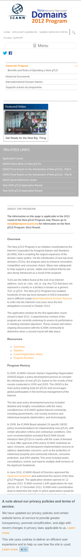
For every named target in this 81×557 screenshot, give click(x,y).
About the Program (17, 65)
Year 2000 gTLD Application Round (22, 185)
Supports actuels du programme (24, 87)
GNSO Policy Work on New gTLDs (21, 163)
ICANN (7, 32)
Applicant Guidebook (19, 476)
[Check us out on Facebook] (9, 53)
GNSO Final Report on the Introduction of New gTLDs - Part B (36, 174)
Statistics (18, 350)
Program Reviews (24, 358)
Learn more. (10, 549)
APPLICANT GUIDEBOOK (24, 32)
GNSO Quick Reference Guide (19, 180)
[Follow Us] (4, 53)
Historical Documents (18, 76)
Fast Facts (19, 346)
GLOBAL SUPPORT (13, 38)
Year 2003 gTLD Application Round (22, 190)
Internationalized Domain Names (52, 298)
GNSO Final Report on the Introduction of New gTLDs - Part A (36, 169)
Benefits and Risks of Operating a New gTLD (33, 70)
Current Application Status (28, 354)
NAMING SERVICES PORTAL (53, 32)
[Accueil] (35, 25)
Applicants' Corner (12, 158)
